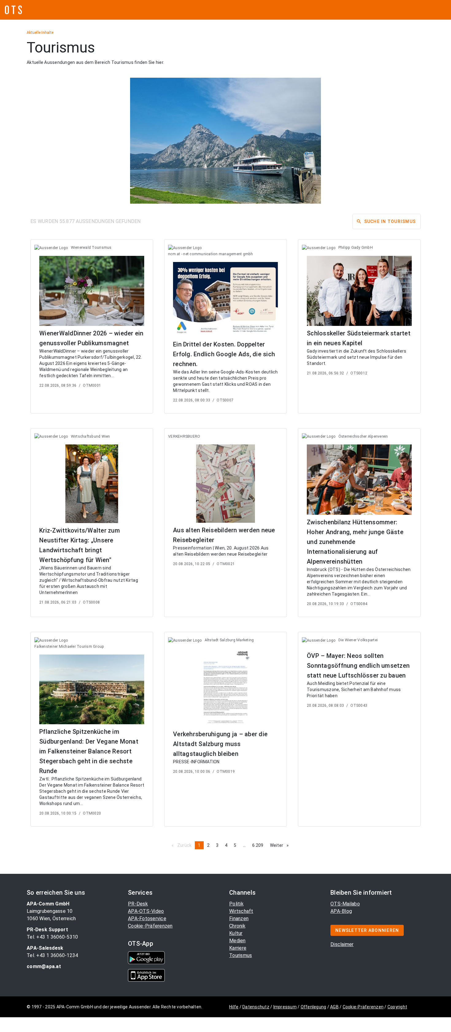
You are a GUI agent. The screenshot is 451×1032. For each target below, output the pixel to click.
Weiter (281, 845)
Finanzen (239, 918)
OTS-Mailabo (345, 904)
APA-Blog (341, 911)
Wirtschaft (241, 911)
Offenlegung (313, 1006)
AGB (334, 1006)
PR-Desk (138, 904)
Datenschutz (255, 1006)
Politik (236, 904)
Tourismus (240, 955)
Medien (237, 941)
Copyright (397, 1006)
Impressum (285, 1006)
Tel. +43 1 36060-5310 (52, 937)
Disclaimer (342, 944)
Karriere (237, 948)
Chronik (237, 926)
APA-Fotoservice (147, 918)
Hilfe (233, 1006)
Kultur (236, 933)
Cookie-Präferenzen (150, 926)
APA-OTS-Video (146, 911)
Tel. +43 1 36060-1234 (52, 955)
